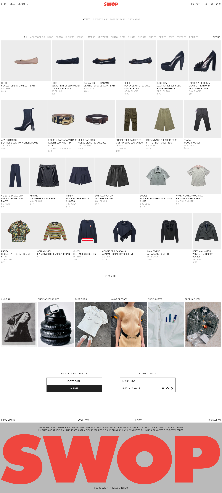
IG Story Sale (100, 19)
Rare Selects (118, 19)
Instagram (215, 420)
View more (111, 276)
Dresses (182, 37)
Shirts (132, 37)
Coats (59, 37)
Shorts (142, 37)
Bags (50, 37)
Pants (114, 37)
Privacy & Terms (119, 488)
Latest (86, 19)
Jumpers (90, 37)
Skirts (162, 37)
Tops (171, 37)
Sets (123, 37)
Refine (216, 37)
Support (196, 4)
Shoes (152, 37)
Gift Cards (134, 19)
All (26, 37)
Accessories (37, 37)
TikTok (138, 420)
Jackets (70, 37)
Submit (74, 388)
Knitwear (103, 37)
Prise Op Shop (9, 420)
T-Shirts (193, 37)
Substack (83, 420)
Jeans (80, 37)
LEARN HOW (128, 381)
